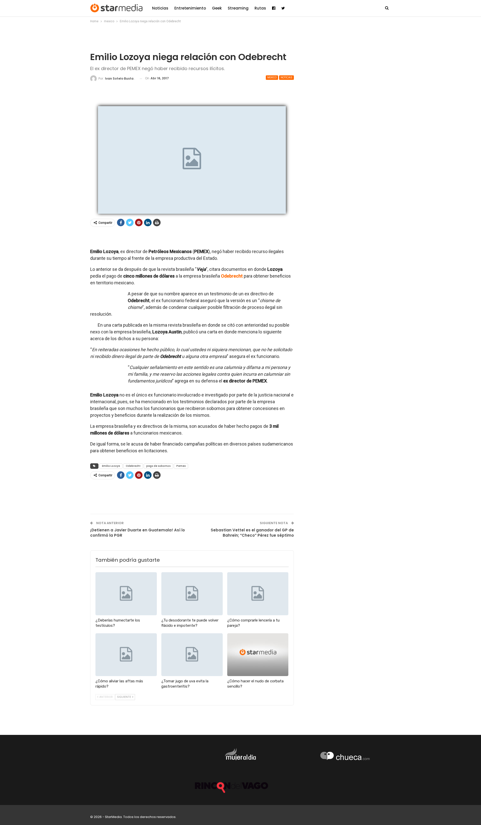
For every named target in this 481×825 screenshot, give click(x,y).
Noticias (160, 8)
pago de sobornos (158, 466)
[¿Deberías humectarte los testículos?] (126, 593)
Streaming (238, 8)
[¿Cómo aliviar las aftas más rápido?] (126, 654)
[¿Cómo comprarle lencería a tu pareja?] (258, 593)
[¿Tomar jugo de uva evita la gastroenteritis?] (192, 654)
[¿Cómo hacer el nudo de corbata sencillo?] (258, 654)
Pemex (181, 466)
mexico (272, 77)
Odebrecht (133, 466)
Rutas (260, 8)
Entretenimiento (190, 8)
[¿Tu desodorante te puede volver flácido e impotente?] (192, 593)
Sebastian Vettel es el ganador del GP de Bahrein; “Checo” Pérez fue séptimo (252, 532)
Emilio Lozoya (111, 466)
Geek (217, 8)
